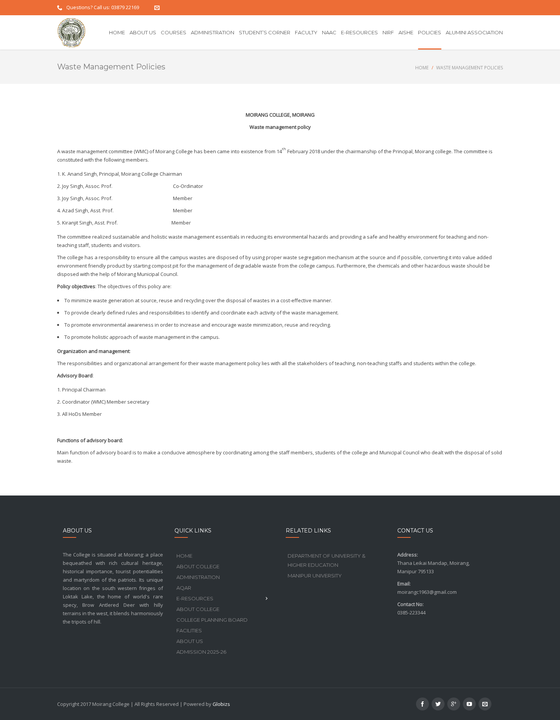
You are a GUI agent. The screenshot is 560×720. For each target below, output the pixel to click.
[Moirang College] (71, 32)
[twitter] (438, 704)
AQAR (183, 588)
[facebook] (422, 704)
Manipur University (315, 575)
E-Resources (194, 598)
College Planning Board (212, 620)
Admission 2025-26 (201, 652)
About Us (189, 641)
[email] (484, 704)
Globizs (221, 704)
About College (197, 566)
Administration (198, 577)
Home (422, 67)
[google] (453, 704)
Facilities (189, 630)
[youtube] (469, 704)
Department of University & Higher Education (326, 560)
